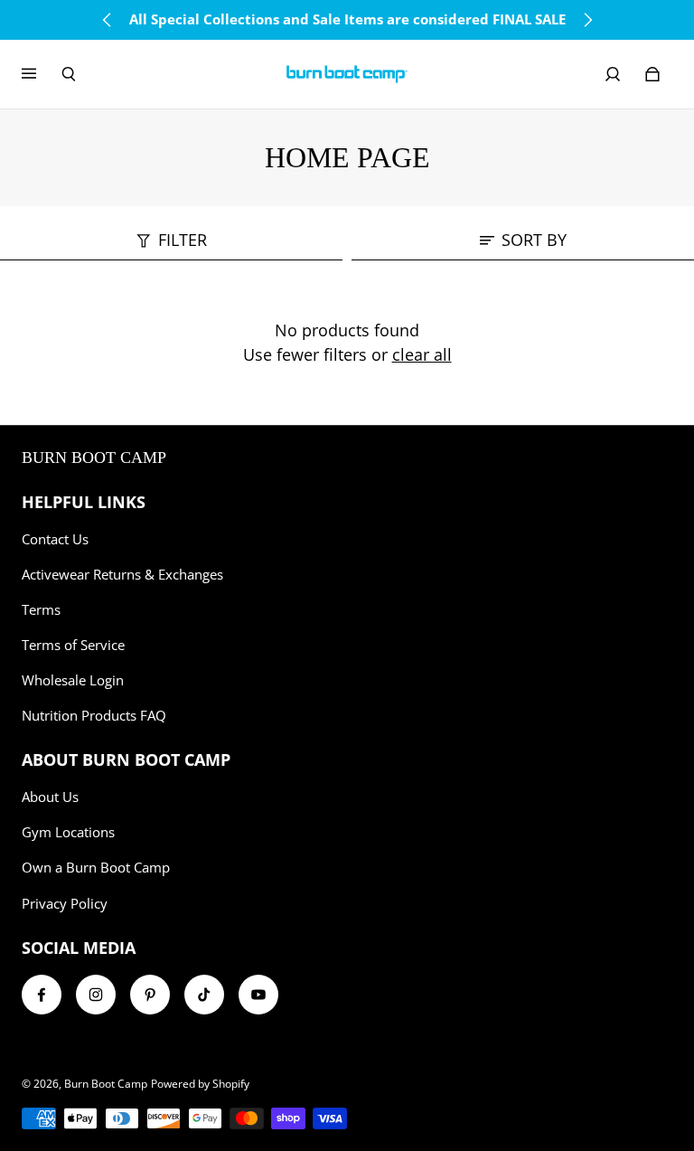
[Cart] (652, 74)
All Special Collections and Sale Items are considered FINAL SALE (347, 19)
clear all (422, 354)
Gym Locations (68, 832)
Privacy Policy (65, 903)
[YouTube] (258, 994)
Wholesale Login (73, 680)
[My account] (613, 74)
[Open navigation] (41, 74)
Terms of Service (73, 645)
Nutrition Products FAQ (94, 715)
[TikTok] (204, 994)
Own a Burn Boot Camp (96, 867)
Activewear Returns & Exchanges (122, 574)
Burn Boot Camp (105, 1083)
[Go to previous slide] (107, 19)
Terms (41, 609)
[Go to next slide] (587, 19)
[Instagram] (96, 994)
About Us (50, 797)
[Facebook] (41, 994)
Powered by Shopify (200, 1083)
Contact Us (55, 539)
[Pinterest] (150, 994)
